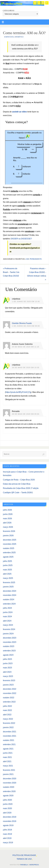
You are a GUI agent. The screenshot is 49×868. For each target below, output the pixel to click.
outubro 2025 (8, 548)
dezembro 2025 (9, 540)
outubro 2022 (8, 697)
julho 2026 (7, 510)
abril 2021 (7, 761)
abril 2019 (7, 838)
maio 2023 (7, 668)
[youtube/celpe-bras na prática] (35, 3)
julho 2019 (7, 830)
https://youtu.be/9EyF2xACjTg (18, 392)
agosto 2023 (8, 655)
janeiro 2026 (8, 535)
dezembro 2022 (9, 689)
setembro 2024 (9, 604)
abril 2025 (7, 574)
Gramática (19, 37)
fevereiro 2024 (9, 629)
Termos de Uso (24, 859)
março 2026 (8, 527)
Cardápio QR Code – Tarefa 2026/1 (18, 492)
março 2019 (8, 842)
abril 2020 (7, 813)
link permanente (33, 259)
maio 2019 (7, 834)
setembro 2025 (9, 552)
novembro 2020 (9, 783)
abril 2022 (7, 714)
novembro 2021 (9, 736)
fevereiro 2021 (9, 770)
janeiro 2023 (8, 685)
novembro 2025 (9, 544)
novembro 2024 (9, 595)
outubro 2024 (8, 599)
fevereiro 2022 (9, 723)
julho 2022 (7, 706)
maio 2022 (7, 710)
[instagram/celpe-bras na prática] (42, 3)
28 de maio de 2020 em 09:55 (25, 414)
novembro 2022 (9, 693)
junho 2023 (7, 663)
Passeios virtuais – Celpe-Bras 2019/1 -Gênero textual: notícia (36, 274)
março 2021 (8, 766)
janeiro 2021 (8, 774)
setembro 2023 (9, 651)
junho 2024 (7, 612)
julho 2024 (7, 608)
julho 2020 (7, 800)
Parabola (24, 865)
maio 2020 (7, 808)
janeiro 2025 (8, 587)
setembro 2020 (9, 791)
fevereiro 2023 (9, 680)
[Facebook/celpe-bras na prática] (46, 3)
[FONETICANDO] (39, 3)
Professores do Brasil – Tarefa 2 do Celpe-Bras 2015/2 (11, 272)
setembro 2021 (9, 744)
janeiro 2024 (8, 633)
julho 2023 (7, 659)
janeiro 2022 (8, 727)
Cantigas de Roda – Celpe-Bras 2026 (19, 480)
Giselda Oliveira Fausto (22, 323)
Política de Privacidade (24, 855)
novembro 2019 (9, 821)
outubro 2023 (8, 646)
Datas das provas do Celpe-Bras (16, 484)
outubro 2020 (8, 787)
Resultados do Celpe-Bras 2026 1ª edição (21, 488)
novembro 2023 (9, 642)
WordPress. (34, 865)
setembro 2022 (9, 702)
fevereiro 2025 (9, 582)
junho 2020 (7, 804)
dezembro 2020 (9, 778)
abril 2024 (7, 621)
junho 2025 (7, 565)
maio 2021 (7, 757)
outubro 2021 (8, 740)
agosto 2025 (8, 557)
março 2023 (8, 676)
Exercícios (9, 37)
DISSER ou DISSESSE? (21, 239)
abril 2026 (7, 523)
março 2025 (8, 578)
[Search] (43, 454)
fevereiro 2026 (9, 531)
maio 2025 (7, 570)
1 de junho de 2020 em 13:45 (26, 301)
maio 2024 (7, 616)
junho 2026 (7, 514)
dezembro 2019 (9, 817)
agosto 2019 (8, 825)
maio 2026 (7, 518)
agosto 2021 (8, 749)
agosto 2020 (8, 795)
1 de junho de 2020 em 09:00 (26, 326)
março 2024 (8, 625)
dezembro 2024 (9, 591)
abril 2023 (7, 672)
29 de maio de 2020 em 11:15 (25, 347)
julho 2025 (7, 561)
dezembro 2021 (9, 731)
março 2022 (8, 719)
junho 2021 (7, 753)
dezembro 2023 (9, 638)
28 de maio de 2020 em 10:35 (25, 367)
